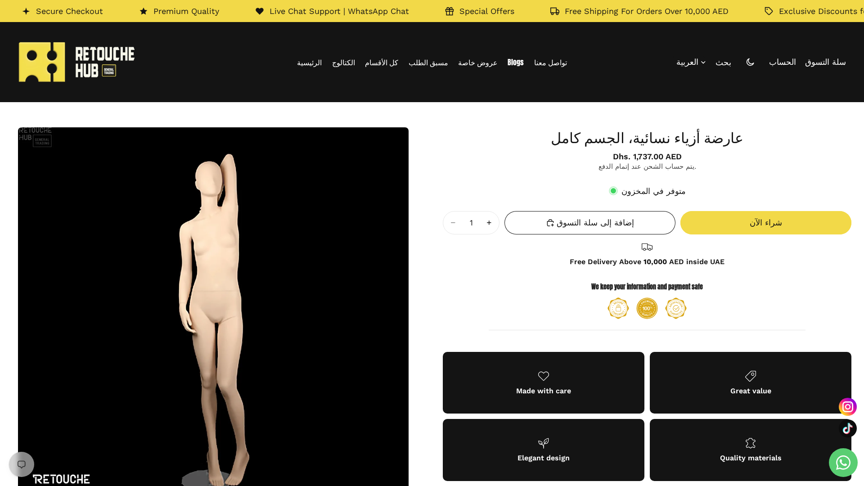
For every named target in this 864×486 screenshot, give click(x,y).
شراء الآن (766, 222)
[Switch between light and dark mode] (750, 62)
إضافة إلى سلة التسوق (595, 222)
